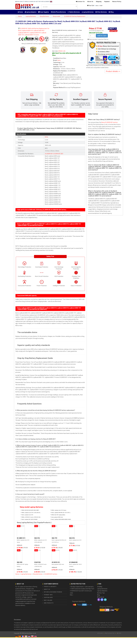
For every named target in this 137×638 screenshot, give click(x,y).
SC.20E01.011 (21, 538)
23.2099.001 (56, 153)
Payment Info (48, 594)
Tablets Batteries (74, 12)
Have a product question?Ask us (98, 39)
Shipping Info (48, 597)
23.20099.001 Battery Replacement (74, 16)
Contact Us (81, 1)
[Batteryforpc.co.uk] (27, 6)
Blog (112, 12)
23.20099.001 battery (50, 574)
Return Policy (116, 1)
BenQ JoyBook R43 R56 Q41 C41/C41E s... (61, 512)
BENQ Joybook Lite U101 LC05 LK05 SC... (31, 512)
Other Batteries (102, 12)
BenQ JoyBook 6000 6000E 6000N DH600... (61, 519)
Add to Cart (101, 36)
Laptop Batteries (88, 12)
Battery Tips (101, 593)
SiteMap (99, 586)
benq (59, 60)
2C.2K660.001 (73, 562)
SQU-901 (19, 562)
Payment (107, 1)
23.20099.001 (49, 153)
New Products (48, 603)
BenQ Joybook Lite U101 (27, 514)
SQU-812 (37, 538)
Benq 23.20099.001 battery (109, 122)
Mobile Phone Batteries (58, 12)
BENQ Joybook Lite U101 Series (58, 510)
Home (21, 12)
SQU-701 (54, 538)
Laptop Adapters (31, 12)
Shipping (98, 1)
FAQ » (71, 595)
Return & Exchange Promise (53, 592)
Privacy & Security (50, 586)
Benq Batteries (44, 16)
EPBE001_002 (61, 51)
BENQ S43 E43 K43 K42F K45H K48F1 (30, 510)
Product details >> (113, 71)
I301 (62, 153)
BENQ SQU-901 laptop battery (58, 514)
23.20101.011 (56, 562)
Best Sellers (48, 600)
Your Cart (91, 5)
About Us (90, 1)
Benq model (56, 16)
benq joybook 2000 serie (57, 517)
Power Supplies (44, 12)
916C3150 (37, 562)
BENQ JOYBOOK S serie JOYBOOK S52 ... (31, 517)
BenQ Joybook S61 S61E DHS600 (29, 519)
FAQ (119, 633)
